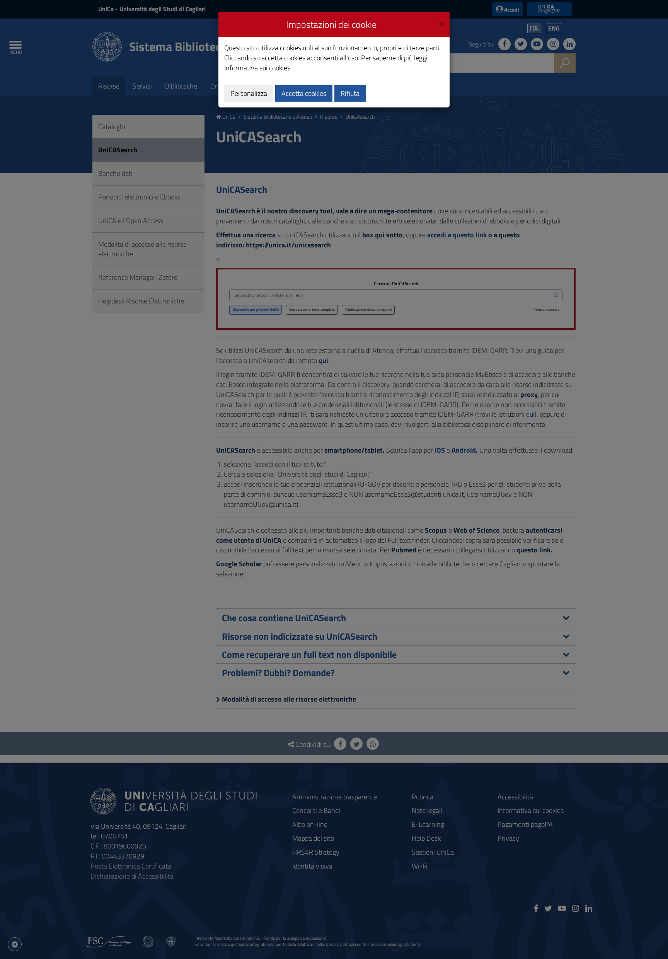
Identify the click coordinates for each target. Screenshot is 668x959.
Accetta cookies (303, 93)
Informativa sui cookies (257, 68)
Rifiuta (350, 93)
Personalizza (248, 93)
